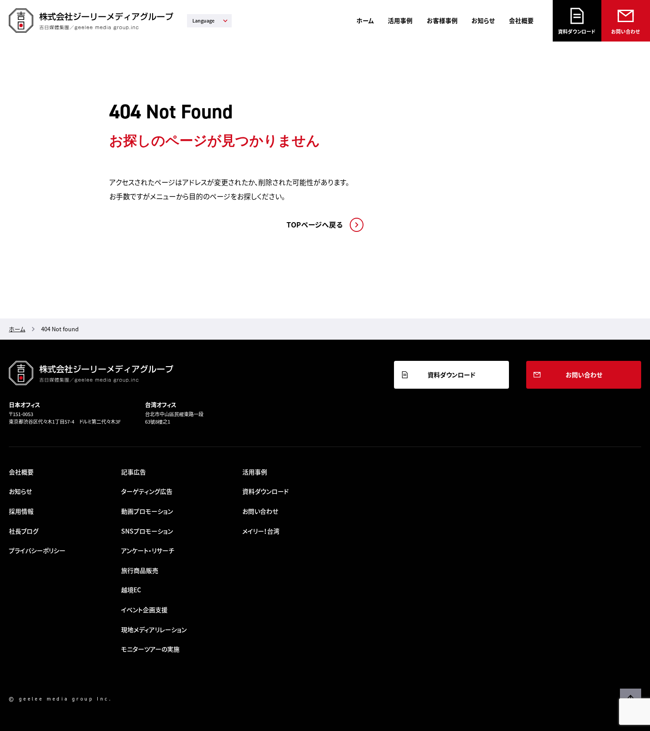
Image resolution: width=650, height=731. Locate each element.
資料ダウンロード (577, 31)
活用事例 (400, 20)
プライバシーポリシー (37, 550)
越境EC (131, 589)
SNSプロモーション (147, 530)
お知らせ (483, 20)
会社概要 (521, 20)
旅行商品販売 (139, 570)
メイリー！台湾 (260, 530)
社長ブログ (23, 530)
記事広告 (133, 471)
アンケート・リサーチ (147, 550)
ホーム (365, 20)
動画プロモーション (147, 511)
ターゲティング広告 (146, 491)
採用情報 (21, 511)
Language (203, 20)
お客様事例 (442, 20)
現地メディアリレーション (154, 629)
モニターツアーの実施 (150, 648)
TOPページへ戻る (315, 225)
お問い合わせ (625, 31)
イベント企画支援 (144, 609)
